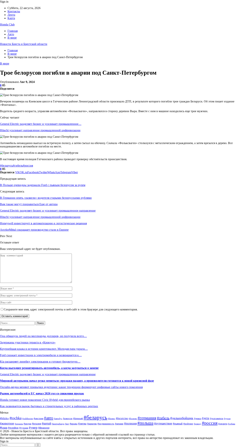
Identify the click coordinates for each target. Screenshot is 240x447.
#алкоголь (67, 418)
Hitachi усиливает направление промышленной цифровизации (40, 130)
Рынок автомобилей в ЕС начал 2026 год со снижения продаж (42, 393)
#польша (145, 423)
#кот (67, 424)
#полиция (130, 423)
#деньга (197, 418)
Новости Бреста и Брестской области (23, 44)
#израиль (19, 424)
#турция (23, 427)
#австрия (38, 418)
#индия (27, 423)
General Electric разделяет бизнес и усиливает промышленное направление (48, 374)
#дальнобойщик (181, 418)
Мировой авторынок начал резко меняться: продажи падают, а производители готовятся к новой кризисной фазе (77, 380)
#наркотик (92, 423)
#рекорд (197, 424)
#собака (231, 424)
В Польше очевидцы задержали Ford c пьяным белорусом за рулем (42, 185)
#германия (147, 418)
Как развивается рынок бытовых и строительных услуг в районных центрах (49, 406)
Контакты (14, 11)
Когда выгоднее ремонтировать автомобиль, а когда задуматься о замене (49, 368)
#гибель (18, 165)
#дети (205, 418)
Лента (11, 14)
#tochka (16, 418)
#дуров (227, 418)
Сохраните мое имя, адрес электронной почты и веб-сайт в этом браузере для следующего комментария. (71, 309)
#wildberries (27, 419)
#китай (46, 423)
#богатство (122, 418)
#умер (33, 427)
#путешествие (163, 423)
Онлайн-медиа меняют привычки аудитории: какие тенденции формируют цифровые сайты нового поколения (71, 387)
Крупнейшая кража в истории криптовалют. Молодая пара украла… (44, 348)
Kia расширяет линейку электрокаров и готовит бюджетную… (40, 361)
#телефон (13, 427)
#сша (3, 427)
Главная (13, 30)
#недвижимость (106, 423)
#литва (82, 423)
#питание (119, 424)
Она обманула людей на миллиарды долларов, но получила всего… (43, 336)
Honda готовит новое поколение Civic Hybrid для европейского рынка (45, 399)
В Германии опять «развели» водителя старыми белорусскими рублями (46, 197)
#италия (36, 423)
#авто (48, 418)
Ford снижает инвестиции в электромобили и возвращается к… (41, 355)
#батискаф (78, 418)
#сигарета (222, 423)
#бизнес (111, 418)
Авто (11, 34)
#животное (7, 423)
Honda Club (7, 24)
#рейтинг (188, 423)
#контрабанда (58, 424)
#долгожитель (216, 418)
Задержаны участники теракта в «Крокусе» (28, 342)
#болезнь (133, 419)
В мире (12, 37)
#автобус (58, 418)
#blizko (4, 418)
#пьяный (178, 423)
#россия (28, 165)
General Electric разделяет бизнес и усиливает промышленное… (40, 123)
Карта (11, 18)
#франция (43, 427)
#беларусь (6, 165)
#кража (73, 423)
